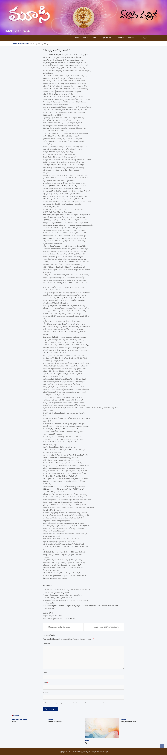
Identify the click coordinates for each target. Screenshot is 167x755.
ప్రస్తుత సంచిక (107, 38)
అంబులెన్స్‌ (15, 722)
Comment (47, 643)
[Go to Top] (162, 746)
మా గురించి (86, 38)
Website (46, 692)
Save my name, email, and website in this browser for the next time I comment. (74, 703)
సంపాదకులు (120, 38)
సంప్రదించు (146, 38)
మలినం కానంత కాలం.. (55, 722)
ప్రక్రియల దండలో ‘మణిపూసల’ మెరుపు (59, 627)
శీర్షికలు (95, 38)
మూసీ (77, 38)
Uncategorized (17, 719)
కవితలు (16, 715)
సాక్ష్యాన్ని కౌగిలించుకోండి (128, 722)
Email (45, 682)
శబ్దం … (87, 743)
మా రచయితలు (132, 38)
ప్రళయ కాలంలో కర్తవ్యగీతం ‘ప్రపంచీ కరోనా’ (106, 627)
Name (46, 672)
